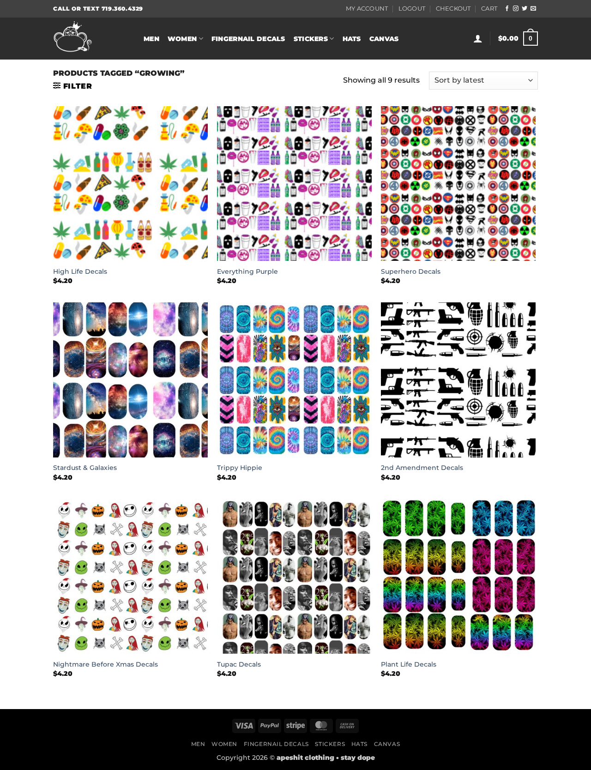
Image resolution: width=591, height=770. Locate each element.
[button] (477, 38)
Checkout (453, 8)
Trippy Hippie (239, 467)
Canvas (384, 39)
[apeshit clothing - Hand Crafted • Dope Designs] (91, 39)
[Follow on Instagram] (516, 9)
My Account (367, 8)
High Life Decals (80, 271)
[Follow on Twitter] (524, 9)
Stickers (311, 39)
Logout (412, 8)
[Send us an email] (533, 9)
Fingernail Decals (248, 39)
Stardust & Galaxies (85, 467)
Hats (352, 39)
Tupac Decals (239, 664)
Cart (489, 8)
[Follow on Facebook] (507, 9)
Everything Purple (247, 271)
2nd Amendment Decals (422, 467)
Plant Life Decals (408, 664)
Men (151, 39)
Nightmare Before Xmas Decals (105, 664)
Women (182, 39)
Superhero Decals (410, 271)
